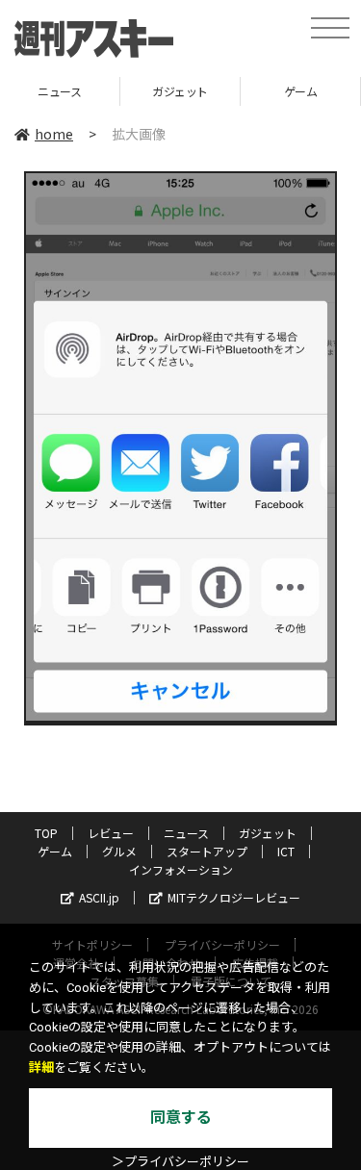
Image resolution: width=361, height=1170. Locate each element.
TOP (46, 833)
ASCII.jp (99, 897)
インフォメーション (181, 869)
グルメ (119, 851)
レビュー (111, 833)
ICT (286, 851)
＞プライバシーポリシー (180, 1162)
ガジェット (136, 91)
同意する (181, 1117)
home (54, 133)
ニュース (186, 833)
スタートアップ (207, 851)
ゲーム (255, 91)
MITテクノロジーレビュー (234, 897)
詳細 (41, 1067)
